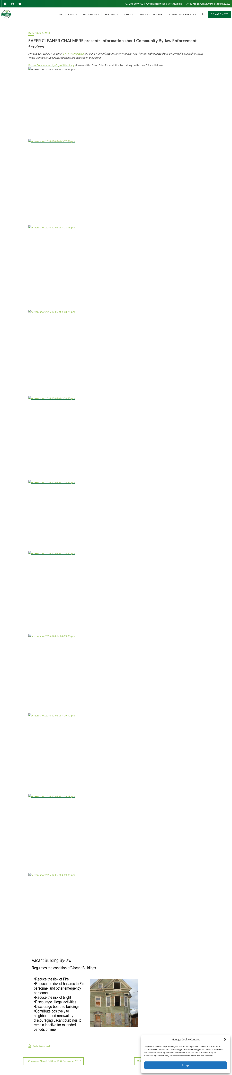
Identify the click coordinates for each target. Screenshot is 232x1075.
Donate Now (219, 14)
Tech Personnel (41, 1046)
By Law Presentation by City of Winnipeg (51, 65)
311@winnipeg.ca (73, 53)
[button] (225, 1039)
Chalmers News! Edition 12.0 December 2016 (54, 1061)
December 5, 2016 (39, 33)
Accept (186, 1065)
